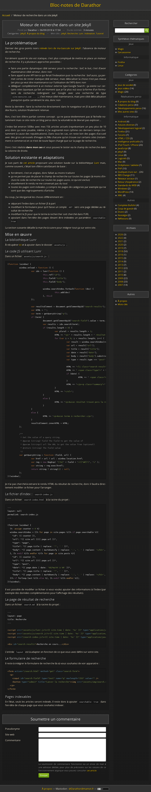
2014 (120, 261)
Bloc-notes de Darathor (75, 5)
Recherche (72, 33)
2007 (120, 284)
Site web (9, 734)
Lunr (81, 33)
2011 (120, 271)
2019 (120, 248)
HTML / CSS (124, 138)
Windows (122, 188)
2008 (120, 281)
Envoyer (44, 775)
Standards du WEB (127, 185)
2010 (120, 274)
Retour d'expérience (128, 181)
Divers (121, 211)
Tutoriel (100, 33)
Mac (120, 161)
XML (120, 195)
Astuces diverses (126, 124)
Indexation (89, 33)
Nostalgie (122, 215)
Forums (122, 134)
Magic (121, 48)
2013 (120, 264)
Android (122, 121)
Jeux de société (125, 85)
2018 (120, 251)
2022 (120, 237)
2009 (120, 278)
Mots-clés (123, 304)
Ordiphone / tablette (128, 165)
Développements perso (129, 108)
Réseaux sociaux (126, 178)
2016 (120, 254)
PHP (120, 168)
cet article (29, 163)
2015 (120, 258)
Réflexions (123, 218)
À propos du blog (36, 33)
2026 (120, 234)
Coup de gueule (126, 208)
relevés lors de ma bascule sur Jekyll (60, 48)
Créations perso (126, 104)
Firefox (121, 62)
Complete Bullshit (127, 205)
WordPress (123, 191)
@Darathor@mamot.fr (81, 788)
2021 (120, 241)
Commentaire (12, 740)
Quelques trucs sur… (128, 171)
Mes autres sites (126, 111)
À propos (122, 300)
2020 (120, 244)
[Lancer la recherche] (147, 30)
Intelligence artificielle (129, 141)
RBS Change (124, 175)
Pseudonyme (12, 728)
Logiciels (122, 158)
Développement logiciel (130, 128)
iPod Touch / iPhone (128, 144)
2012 (120, 268)
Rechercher (131, 23)
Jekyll (23, 33)
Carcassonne (124, 52)
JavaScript (123, 148)
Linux (120, 65)
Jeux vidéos (123, 88)
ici (20, 244)
